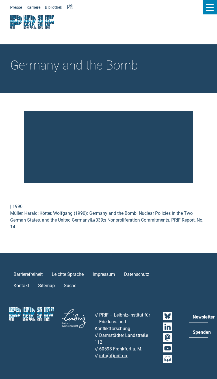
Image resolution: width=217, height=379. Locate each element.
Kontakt (21, 285)
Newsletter (200, 317)
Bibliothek (53, 7)
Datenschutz (136, 274)
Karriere (33, 7)
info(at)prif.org (114, 355)
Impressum (104, 274)
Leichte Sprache (68, 274)
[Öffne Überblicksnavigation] (210, 7)
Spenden (200, 332)
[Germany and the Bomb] (108, 147)
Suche (70, 285)
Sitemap (46, 285)
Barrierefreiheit (28, 274)
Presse (16, 7)
